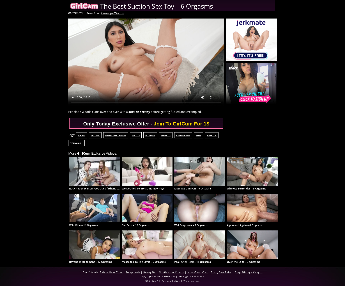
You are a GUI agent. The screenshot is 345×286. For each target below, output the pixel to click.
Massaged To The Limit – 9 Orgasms (144, 262)
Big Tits (136, 135)
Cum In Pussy (183, 135)
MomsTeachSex (197, 272)
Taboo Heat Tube (111, 272)
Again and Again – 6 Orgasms (244, 225)
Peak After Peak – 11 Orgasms (192, 262)
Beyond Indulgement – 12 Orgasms (90, 262)
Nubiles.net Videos (171, 272)
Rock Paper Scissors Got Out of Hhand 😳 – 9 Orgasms (102, 188)
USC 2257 (151, 280)
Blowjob (150, 135)
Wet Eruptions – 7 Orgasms (191, 225)
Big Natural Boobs (115, 135)
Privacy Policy (171, 280)
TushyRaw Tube (221, 272)
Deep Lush (133, 272)
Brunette (166, 135)
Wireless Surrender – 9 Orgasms (246, 188)
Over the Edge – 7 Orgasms (243, 262)
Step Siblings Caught (249, 272)
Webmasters (191, 280)
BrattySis (149, 272)
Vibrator (212, 135)
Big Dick (95, 135)
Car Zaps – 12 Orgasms (136, 225)
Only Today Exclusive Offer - (146, 124)
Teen (198, 135)
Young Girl (76, 143)
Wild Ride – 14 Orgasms (83, 225)
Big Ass (81, 135)
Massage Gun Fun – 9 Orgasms (192, 188)
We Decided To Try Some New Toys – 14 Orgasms (152, 188)
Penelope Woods (112, 13)
